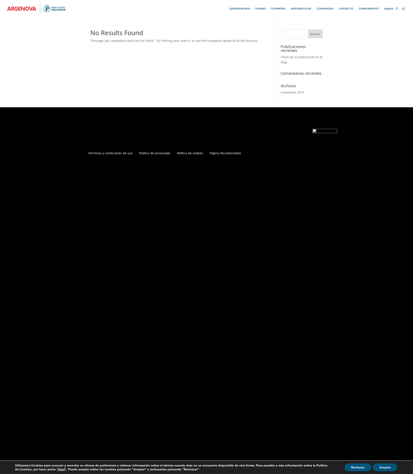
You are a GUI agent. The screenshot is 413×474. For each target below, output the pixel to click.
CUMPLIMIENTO (369, 8)
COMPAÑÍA (278, 8)
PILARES (260, 8)
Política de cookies (190, 153)
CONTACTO (346, 8)
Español (388, 8)
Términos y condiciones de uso (110, 153)
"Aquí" (61, 469)
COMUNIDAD (325, 8)
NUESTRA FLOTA (301, 8)
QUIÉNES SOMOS (239, 8)
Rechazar (358, 467)
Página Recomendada (225, 153)
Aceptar (385, 467)
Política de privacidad (154, 153)
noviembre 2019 (292, 92)
